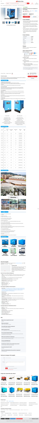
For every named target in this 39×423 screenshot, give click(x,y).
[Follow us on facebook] (32, 418)
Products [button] (8, 3)
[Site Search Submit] (28, 3)
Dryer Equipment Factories (8, 413)
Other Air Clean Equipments (21, 5)
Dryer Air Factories (15, 413)
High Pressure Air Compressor (23, 405)
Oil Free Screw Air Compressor (23, 402)
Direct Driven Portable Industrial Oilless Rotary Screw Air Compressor (34, 383)
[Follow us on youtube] (35, 418)
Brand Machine (30, 405)
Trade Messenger (12, 418)
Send (6, 368)
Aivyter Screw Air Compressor (4, 405)
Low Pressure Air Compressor (13, 405)
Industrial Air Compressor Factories (23, 413)
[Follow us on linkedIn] (37, 418)
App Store (2, 418)
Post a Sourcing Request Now (9, 369)
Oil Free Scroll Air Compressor (32, 402)
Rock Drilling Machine (12, 290)
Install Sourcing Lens (19, 418)
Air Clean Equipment (14, 5)
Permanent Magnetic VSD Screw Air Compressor (16, 402)
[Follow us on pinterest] (36, 418)
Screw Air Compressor (13, 288)
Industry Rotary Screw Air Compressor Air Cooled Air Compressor (11, 395)
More (1, 416)
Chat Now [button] (35, 16)
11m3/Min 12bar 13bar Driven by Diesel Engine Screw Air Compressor (3, 383)
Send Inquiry (26, 16)
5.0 (31, 74)
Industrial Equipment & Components (7, 5)
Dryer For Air (30, 413)
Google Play (7, 418)
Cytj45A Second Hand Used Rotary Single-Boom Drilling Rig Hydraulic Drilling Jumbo (27, 383)
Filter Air (2, 413)
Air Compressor (8, 288)
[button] (1, 1)
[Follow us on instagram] (34, 418)
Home (1, 5)
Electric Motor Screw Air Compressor (5, 402)
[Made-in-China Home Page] (19, 1)
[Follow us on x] (33, 418)
